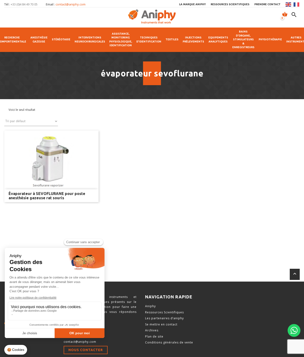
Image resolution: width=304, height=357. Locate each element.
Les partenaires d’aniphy (164, 318)
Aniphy (150, 306)
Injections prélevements (193, 39)
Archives (151, 330)
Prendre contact (267, 4)
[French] (297, 4)
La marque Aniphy (192, 4)
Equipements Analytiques (218, 39)
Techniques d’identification (148, 39)
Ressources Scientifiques (164, 312)
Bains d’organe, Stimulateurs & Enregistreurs (243, 39)
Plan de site (154, 336)
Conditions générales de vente (169, 342)
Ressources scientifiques (230, 4)
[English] (288, 4)
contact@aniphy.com (71, 4)
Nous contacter (85, 350)
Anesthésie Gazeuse (39, 39)
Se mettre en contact (161, 324)
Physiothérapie (270, 39)
